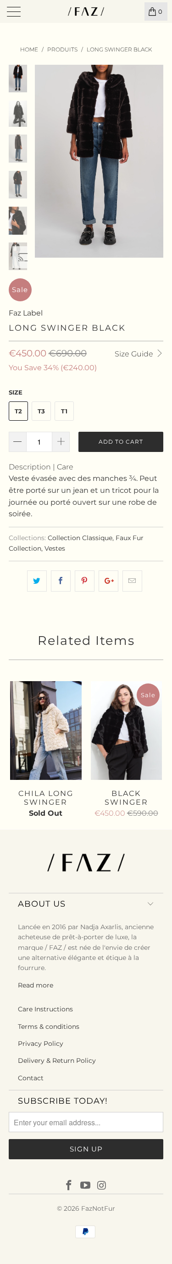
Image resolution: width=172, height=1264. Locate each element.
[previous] (43, 161)
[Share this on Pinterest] (84, 581)
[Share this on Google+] (108, 581)
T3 (41, 411)
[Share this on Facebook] (61, 581)
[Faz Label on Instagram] (102, 1186)
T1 (64, 411)
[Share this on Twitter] (37, 581)
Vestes (54, 548)
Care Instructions (45, 1009)
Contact (31, 1078)
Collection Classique (80, 538)
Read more (35, 985)
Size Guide (135, 354)
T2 (18, 411)
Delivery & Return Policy (57, 1060)
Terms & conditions (48, 1026)
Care (65, 467)
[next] (154, 161)
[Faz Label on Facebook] (69, 1186)
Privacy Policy (40, 1043)
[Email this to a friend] (132, 581)
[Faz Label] (86, 11)
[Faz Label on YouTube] (86, 1186)
